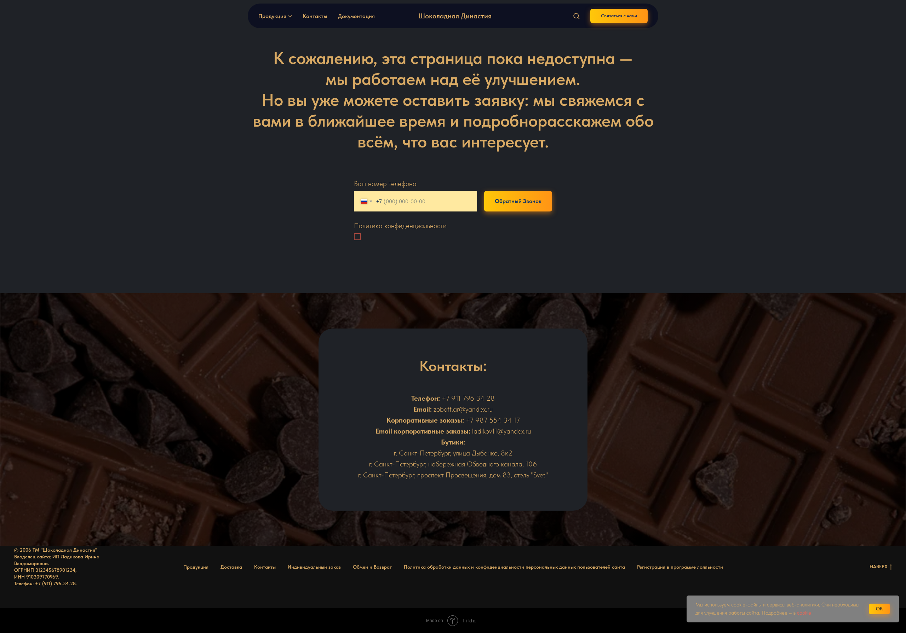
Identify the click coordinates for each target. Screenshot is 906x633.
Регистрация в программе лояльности (680, 567)
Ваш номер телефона (385, 183)
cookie (805, 613)
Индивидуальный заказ (314, 567)
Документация (356, 16)
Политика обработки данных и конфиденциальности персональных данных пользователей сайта (514, 567)
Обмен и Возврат (372, 567)
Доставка (231, 567)
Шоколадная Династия (455, 15)
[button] (576, 15)
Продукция (272, 16)
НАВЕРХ (879, 566)
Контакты (315, 16)
